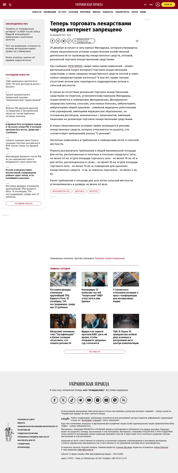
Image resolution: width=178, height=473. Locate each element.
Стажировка (24, 444)
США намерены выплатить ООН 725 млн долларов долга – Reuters (24, 84)
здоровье (79, 191)
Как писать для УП (26, 440)
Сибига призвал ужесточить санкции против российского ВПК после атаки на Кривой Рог (23, 144)
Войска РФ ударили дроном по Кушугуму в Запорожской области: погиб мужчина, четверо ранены (22, 112)
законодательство (61, 191)
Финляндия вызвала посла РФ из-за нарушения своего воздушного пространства (23, 159)
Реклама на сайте (26, 419)
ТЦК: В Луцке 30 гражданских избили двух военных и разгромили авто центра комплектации (126, 337)
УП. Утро (62, 12)
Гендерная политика (28, 433)
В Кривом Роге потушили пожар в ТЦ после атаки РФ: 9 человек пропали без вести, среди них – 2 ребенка (23, 128)
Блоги (135, 12)
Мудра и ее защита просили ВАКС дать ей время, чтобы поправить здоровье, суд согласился (94, 337)
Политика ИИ (24, 430)
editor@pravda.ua (85, 450)
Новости (36, 12)
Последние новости (17, 74)
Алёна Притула (161, 447)
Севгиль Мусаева (124, 447)
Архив (143, 12)
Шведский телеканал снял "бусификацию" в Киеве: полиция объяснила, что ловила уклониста (62, 337)
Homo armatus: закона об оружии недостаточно (20, 59)
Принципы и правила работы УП (33, 437)
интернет (93, 191)
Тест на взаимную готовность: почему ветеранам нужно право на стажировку (23, 48)
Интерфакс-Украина (91, 420)
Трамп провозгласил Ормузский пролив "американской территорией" (23, 97)
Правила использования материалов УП (38, 426)
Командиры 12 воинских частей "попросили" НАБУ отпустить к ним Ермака (92, 295)
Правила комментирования (110, 258)
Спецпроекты (122, 12)
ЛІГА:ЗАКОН (75, 66)
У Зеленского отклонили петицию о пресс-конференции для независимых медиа (126, 295)
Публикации (50, 12)
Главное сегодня (60, 268)
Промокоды (24, 447)
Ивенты (96, 12)
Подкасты (108, 12)
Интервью (85, 12)
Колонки (73, 12)
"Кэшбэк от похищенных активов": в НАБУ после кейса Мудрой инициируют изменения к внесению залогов (23, 34)
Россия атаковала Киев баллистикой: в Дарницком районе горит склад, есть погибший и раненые (21, 174)
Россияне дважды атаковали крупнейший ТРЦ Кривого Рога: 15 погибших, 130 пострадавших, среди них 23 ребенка (62, 298)
